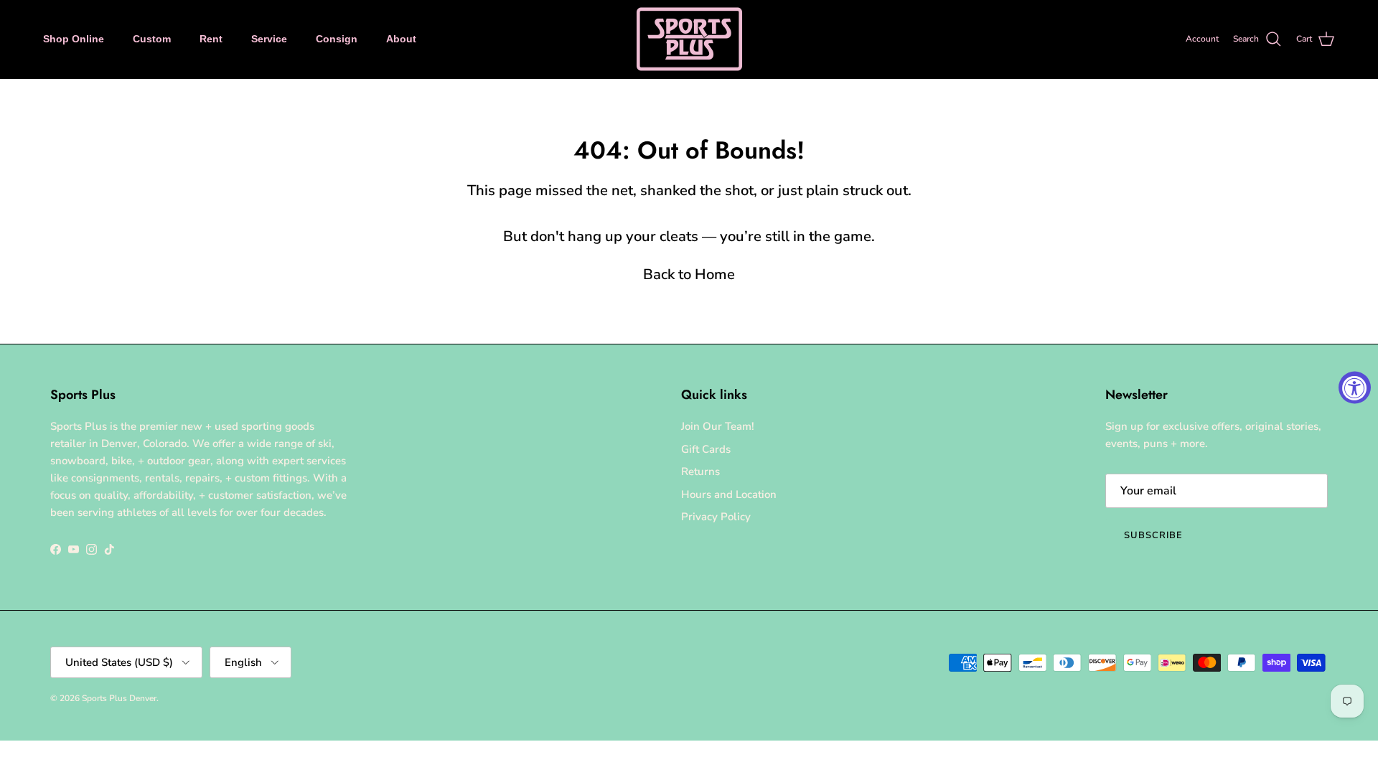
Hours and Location (729, 494)
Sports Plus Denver (119, 698)
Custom (152, 38)
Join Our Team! (717, 426)
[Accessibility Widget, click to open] (1355, 388)
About (401, 38)
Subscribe (1153, 535)
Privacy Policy (716, 516)
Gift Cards (706, 449)
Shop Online (73, 38)
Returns (700, 471)
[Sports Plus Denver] (689, 39)
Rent (211, 38)
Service (269, 38)
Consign (336, 38)
